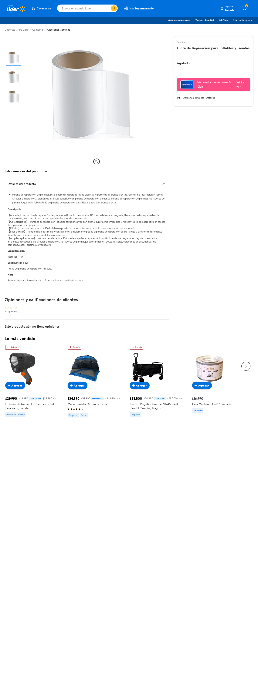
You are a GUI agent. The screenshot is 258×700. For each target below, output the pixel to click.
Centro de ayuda (242, 20)
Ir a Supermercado (141, 8)
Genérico (182, 42)
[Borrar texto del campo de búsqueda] (108, 8)
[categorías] (114, 8)
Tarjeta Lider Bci (204, 20)
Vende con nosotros (179, 20)
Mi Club (223, 20)
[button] (227, 8)
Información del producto (26, 170)
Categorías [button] (44, 8)
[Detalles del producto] (163, 184)
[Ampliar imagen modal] (96, 162)
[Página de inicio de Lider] (16, 8)
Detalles (210, 98)
